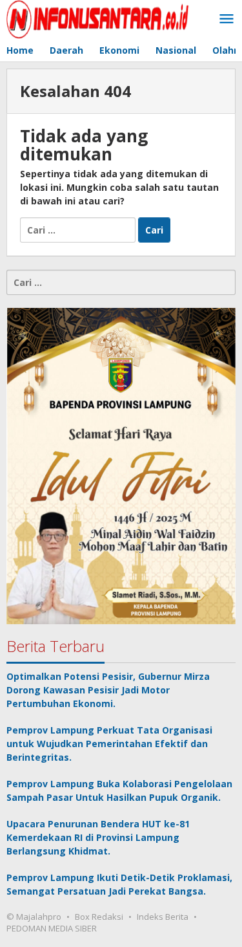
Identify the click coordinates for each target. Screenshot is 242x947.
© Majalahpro (33, 916)
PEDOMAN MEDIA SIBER (51, 928)
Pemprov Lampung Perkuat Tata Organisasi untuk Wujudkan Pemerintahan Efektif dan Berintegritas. (109, 743)
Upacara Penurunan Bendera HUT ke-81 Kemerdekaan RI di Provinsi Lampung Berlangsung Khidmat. (98, 837)
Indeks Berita (162, 916)
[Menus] (226, 19)
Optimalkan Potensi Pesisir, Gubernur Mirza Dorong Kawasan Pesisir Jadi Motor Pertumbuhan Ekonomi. (108, 690)
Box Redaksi (99, 916)
